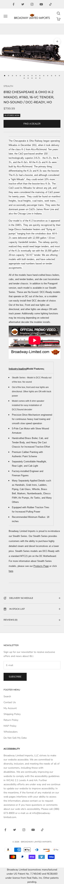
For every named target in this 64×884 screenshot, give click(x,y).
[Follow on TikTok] (50, 4)
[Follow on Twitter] (23, 4)
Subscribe (15, 676)
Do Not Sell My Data (15, 738)
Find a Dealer (32, 123)
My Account (10, 708)
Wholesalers (11, 731)
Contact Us (10, 702)
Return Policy (11, 720)
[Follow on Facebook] (13, 4)
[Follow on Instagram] (32, 4)
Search (7, 696)
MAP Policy (10, 726)
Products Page (41, 566)
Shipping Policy (12, 714)
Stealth (8, 86)
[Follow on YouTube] (41, 4)
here (11, 571)
